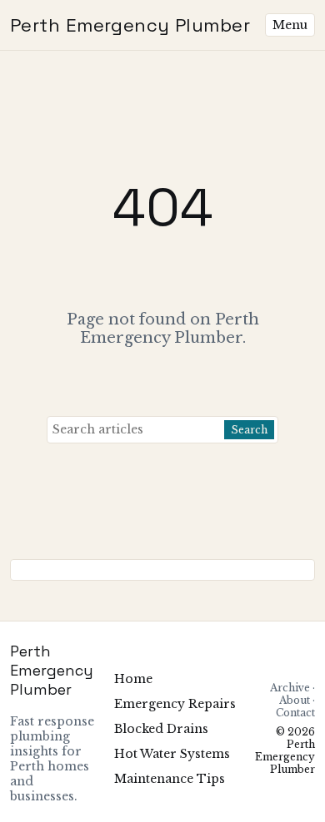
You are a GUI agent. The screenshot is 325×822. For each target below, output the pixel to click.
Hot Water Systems (172, 753)
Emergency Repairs (175, 703)
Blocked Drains (161, 728)
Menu (290, 24)
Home (133, 678)
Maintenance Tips (169, 778)
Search (249, 429)
